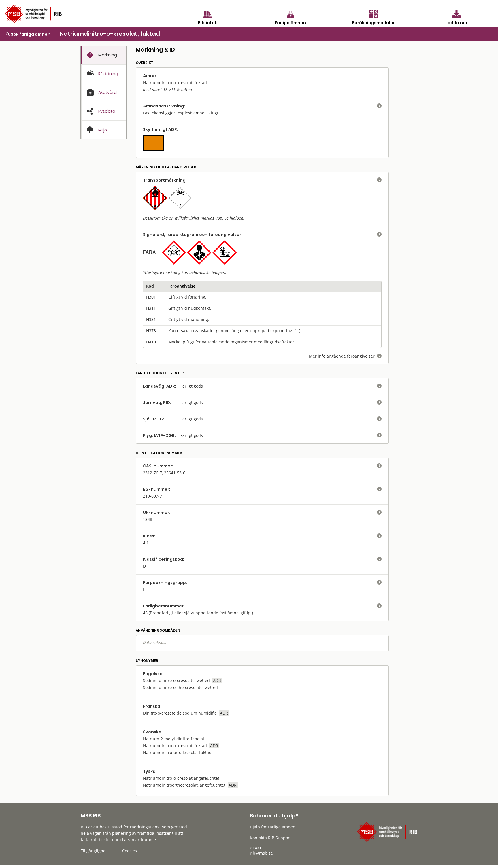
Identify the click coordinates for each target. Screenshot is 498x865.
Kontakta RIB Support (270, 838)
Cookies (129, 850)
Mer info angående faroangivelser (345, 356)
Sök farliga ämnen (30, 34)
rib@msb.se (261, 853)
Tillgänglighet (94, 850)
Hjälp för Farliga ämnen (272, 827)
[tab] (103, 55)
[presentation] (103, 55)
